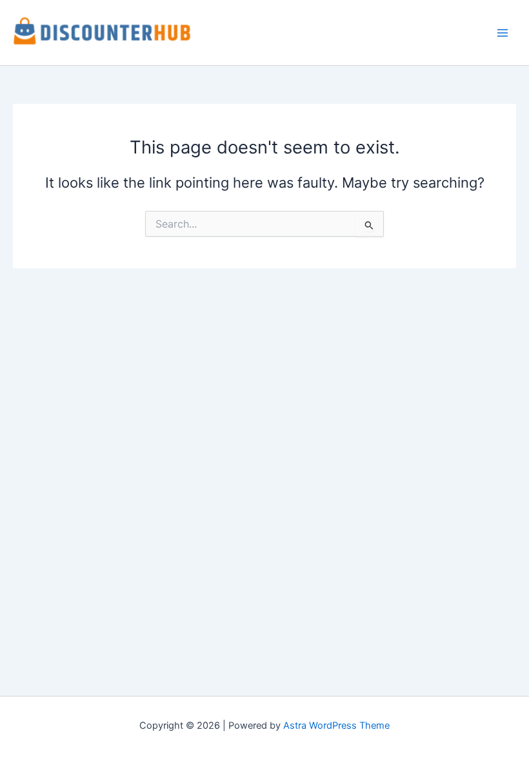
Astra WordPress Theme (336, 725)
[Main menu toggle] (502, 32)
